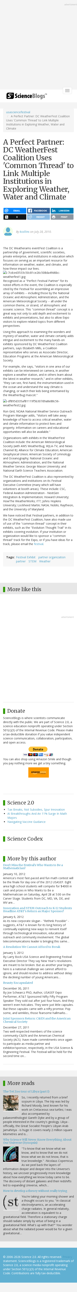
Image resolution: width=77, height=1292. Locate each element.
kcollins (24, 232)
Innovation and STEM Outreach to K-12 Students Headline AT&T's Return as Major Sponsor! (37, 909)
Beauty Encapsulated (18, 983)
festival (38, 544)
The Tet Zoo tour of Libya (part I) (26, 1091)
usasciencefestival (18, 112)
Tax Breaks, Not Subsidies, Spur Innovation (36, 809)
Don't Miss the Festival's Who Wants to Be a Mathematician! (33, 866)
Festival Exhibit (26, 557)
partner (21, 561)
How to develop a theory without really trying (35, 1191)
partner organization (52, 557)
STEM (32, 561)
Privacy (67, 1257)
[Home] (26, 97)
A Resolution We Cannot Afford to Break (31, 947)
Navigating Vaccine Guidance (26, 822)
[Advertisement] (38, 45)
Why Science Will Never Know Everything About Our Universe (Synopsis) (37, 1141)
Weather (45, 561)
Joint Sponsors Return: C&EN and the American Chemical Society (37, 1020)
